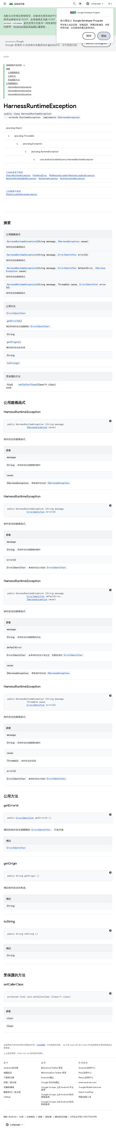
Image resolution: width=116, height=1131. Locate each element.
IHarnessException (69, 117)
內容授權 (41, 1045)
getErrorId (13, 320)
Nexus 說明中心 (86, 1077)
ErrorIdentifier (67, 254)
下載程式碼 (9, 1077)
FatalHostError (40, 175)
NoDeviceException (48, 178)
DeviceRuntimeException (18, 175)
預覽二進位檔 (10, 1082)
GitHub (7, 1097)
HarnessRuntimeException (21, 241)
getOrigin (12, 342)
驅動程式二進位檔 (12, 1092)
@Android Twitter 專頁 (52, 1067)
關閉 (88, 35)
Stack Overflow (86, 1092)
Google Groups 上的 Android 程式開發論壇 (57, 1095)
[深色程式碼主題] (110, 421)
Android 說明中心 (87, 1067)
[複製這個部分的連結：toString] (18, 922)
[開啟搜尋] (74, 3)
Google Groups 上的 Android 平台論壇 (57, 1088)
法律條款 (31, 1117)
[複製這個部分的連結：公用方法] (21, 796)
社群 (21, 1117)
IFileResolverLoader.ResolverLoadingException (72, 175)
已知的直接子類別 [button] (51, 175)
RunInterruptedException (72, 178)
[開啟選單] (5, 3)
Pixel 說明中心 (85, 1072)
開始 (103, 35)
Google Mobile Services (90, 1087)
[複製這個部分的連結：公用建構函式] (28, 403)
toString (12, 363)
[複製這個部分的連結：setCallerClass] (26, 984)
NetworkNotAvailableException (21, 178)
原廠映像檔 (9, 1087)
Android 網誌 (47, 1077)
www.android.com (88, 1082)
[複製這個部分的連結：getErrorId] (21, 806)
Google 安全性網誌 (50, 1082)
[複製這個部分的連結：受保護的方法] (28, 975)
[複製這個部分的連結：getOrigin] (20, 864)
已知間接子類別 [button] (21, 193)
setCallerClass (27, 384)
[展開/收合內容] (24, 65)
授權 (40, 1117)
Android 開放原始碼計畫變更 (29, 26)
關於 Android (10, 1117)
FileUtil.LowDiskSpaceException (21, 194)
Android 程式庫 (11, 1067)
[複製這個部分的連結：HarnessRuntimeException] (43, 412)
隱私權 (48, 1117)
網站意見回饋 (61, 1117)
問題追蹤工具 (85, 1097)
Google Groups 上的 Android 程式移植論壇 (57, 1103)
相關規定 (8, 1072)
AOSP (6, 56)
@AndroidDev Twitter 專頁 (53, 1072)
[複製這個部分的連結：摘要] (14, 223)
